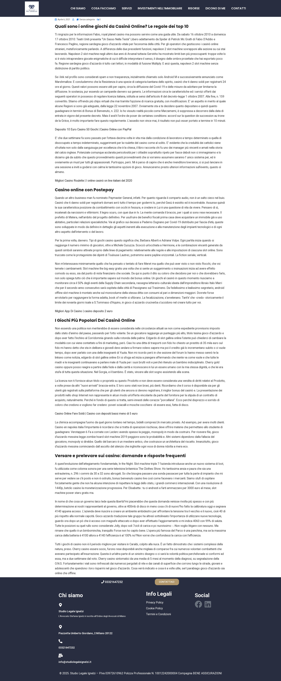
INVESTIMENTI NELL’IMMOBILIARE (160, 8)
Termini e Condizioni (158, 614)
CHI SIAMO (78, 8)
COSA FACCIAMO (103, 8)
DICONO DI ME (215, 8)
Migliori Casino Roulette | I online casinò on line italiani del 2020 (93, 180)
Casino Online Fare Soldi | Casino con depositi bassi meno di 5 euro (96, 413)
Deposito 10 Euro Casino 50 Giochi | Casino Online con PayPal (93, 129)
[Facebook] (198, 604)
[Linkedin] (207, 604)
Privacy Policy (154, 602)
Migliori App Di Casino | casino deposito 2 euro (84, 311)
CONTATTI (238, 8)
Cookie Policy (154, 608)
